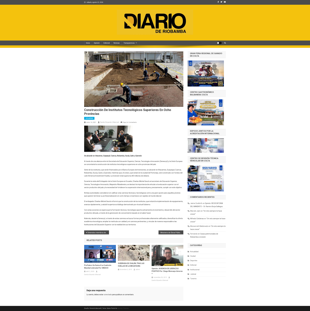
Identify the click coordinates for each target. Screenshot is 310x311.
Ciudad (193, 256)
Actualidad (89, 118)
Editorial (107, 43)
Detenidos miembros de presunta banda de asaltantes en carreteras (98, 233)
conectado (108, 295)
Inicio (88, 43)
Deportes (193, 261)
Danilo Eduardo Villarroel (109, 122)
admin (138, 269)
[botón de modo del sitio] (219, 43)
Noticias (117, 43)
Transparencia (129, 43)
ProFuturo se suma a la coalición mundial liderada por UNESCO (97, 266)
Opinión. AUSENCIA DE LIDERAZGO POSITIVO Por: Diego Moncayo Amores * (167, 271)
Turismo (193, 279)
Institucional (194, 270)
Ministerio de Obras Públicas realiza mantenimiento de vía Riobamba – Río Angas (171, 233)
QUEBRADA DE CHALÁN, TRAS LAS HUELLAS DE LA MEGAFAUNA (131, 264)
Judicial (193, 274)
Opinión (97, 43)
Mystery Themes (123, 308)
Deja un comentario (130, 122)
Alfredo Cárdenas (197, 219)
